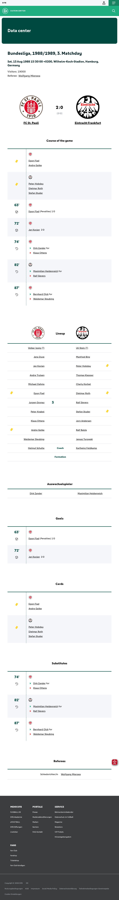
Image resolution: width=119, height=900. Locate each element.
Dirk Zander (39, 248)
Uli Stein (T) (82, 348)
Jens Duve (39, 357)
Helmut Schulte (36, 448)
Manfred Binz (83, 357)
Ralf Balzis (81, 430)
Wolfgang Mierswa (29, 76)
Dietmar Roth (36, 188)
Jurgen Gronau (36, 402)
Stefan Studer (36, 193)
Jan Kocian (34, 230)
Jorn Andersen (83, 421)
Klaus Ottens (40, 253)
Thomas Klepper (84, 375)
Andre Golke (35, 165)
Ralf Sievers (39, 276)
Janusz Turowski (84, 439)
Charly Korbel (83, 384)
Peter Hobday (36, 184)
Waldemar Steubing (43, 299)
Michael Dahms (36, 384)
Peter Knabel (37, 412)
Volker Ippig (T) (36, 348)
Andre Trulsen (37, 375)
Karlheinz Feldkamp (86, 448)
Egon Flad (34, 161)
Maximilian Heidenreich (45, 271)
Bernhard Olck (40, 294)
